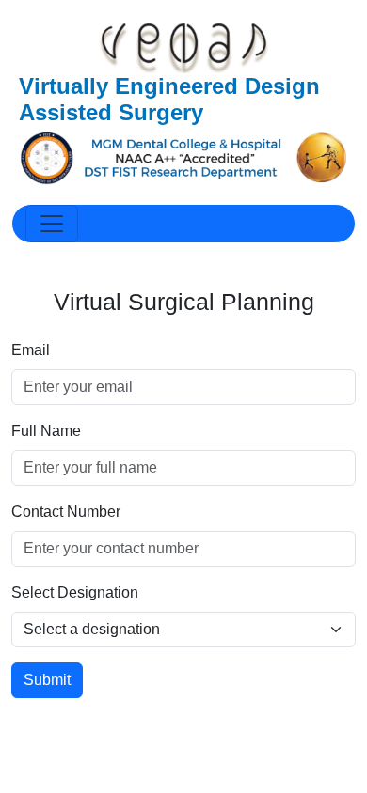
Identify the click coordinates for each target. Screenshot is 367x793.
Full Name (46, 431)
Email (30, 350)
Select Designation (74, 592)
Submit (47, 680)
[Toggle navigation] (51, 223)
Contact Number (65, 512)
